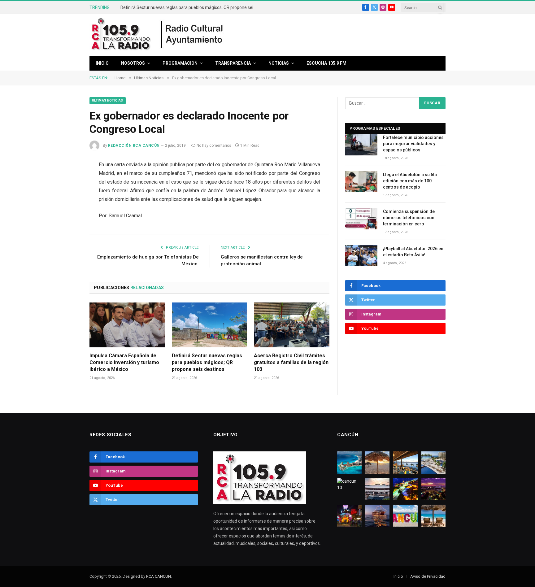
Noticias (278, 63)
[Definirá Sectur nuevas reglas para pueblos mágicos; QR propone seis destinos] (209, 324)
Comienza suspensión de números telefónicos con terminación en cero (409, 217)
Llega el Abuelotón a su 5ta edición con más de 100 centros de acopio (410, 180)
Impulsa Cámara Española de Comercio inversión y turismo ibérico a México (124, 362)
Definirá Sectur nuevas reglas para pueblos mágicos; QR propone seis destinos (190, 7)
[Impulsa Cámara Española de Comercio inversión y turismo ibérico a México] (127, 324)
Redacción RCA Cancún (134, 145)
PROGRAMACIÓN (180, 63)
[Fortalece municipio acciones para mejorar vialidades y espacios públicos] (361, 144)
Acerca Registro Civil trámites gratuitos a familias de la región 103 (291, 362)
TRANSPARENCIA (233, 63)
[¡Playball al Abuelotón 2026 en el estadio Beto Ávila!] (361, 255)
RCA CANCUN (158, 576)
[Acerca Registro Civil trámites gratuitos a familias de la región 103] (291, 324)
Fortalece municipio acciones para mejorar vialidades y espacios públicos (413, 143)
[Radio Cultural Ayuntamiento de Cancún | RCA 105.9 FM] (192, 35)
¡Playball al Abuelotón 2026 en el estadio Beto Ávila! (413, 251)
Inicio (102, 63)
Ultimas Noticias (107, 100)
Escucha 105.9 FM (326, 63)
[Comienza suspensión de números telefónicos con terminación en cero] (361, 218)
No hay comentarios (214, 145)
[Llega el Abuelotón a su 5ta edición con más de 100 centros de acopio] (361, 181)
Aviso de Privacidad (428, 576)
